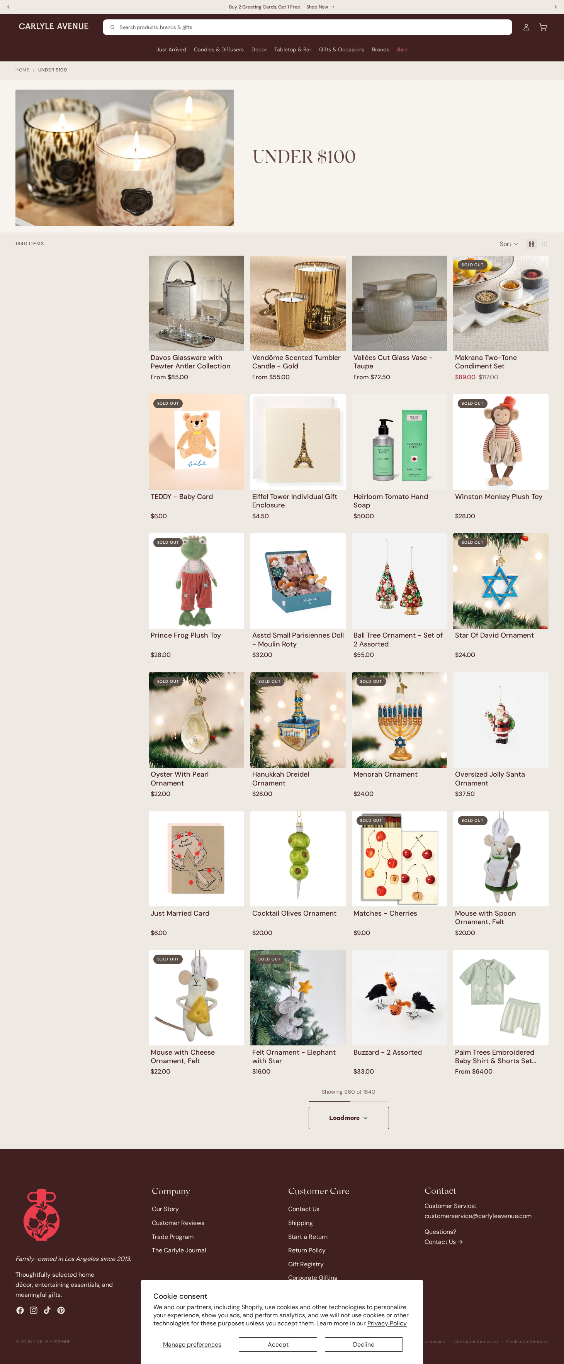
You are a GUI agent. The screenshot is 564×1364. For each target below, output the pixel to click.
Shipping (300, 1223)
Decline (363, 1344)
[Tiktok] (47, 1310)
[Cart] (543, 27)
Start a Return (308, 1236)
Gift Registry (306, 1264)
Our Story (165, 1209)
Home (22, 70)
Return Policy (307, 1250)
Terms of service (427, 1342)
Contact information (476, 1342)
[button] (509, 244)
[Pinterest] (61, 1310)
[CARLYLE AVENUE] (41, 1214)
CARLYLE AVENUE (52, 1342)
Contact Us (303, 1209)
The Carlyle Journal (179, 1250)
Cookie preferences (527, 1342)
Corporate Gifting (313, 1278)
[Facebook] (20, 1310)
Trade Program (173, 1236)
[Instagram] (33, 1310)
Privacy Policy (387, 1323)
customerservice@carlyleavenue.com (478, 1215)
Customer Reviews (178, 1223)
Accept (278, 1344)
